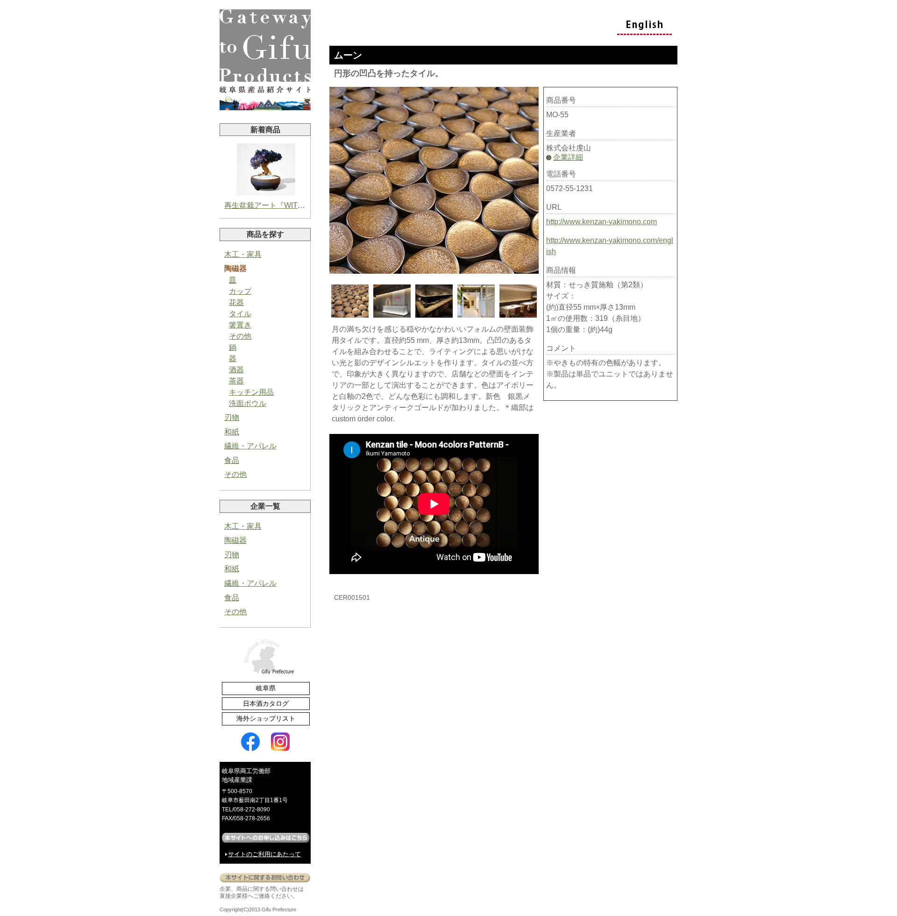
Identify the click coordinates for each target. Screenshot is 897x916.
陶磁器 (235, 268)
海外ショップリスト (265, 718)
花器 (236, 302)
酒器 (236, 370)
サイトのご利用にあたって (264, 854)
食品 (231, 460)
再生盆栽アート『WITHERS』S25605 (266, 205)
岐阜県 (266, 688)
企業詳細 (568, 157)
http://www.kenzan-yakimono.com (601, 222)
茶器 (236, 381)
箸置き (240, 325)
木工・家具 (243, 254)
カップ (240, 291)
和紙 (231, 432)
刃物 (231, 417)
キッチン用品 (251, 392)
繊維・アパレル (250, 446)
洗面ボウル (247, 403)
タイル (240, 314)
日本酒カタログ (266, 703)
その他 (240, 336)
